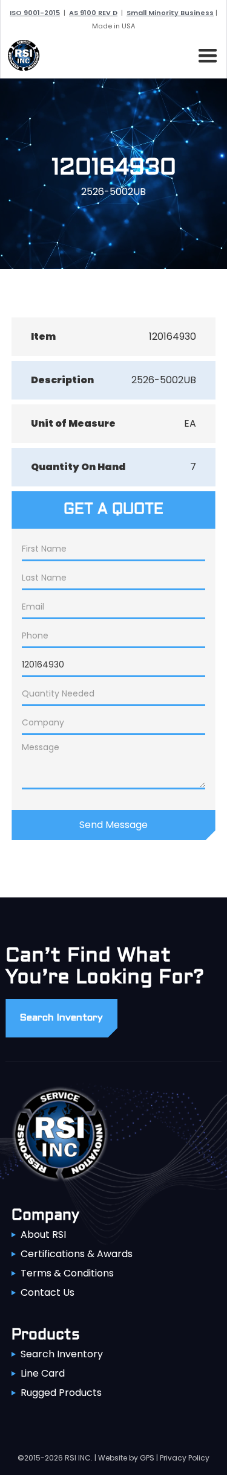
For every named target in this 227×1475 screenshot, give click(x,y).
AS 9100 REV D (93, 13)
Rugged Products (61, 1393)
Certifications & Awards (77, 1254)
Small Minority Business (170, 13)
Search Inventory (62, 1354)
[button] (205, 54)
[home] (21, 55)
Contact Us (47, 1292)
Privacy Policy (184, 1458)
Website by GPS (126, 1458)
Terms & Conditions (67, 1273)
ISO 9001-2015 (35, 13)
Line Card (43, 1373)
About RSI (43, 1234)
